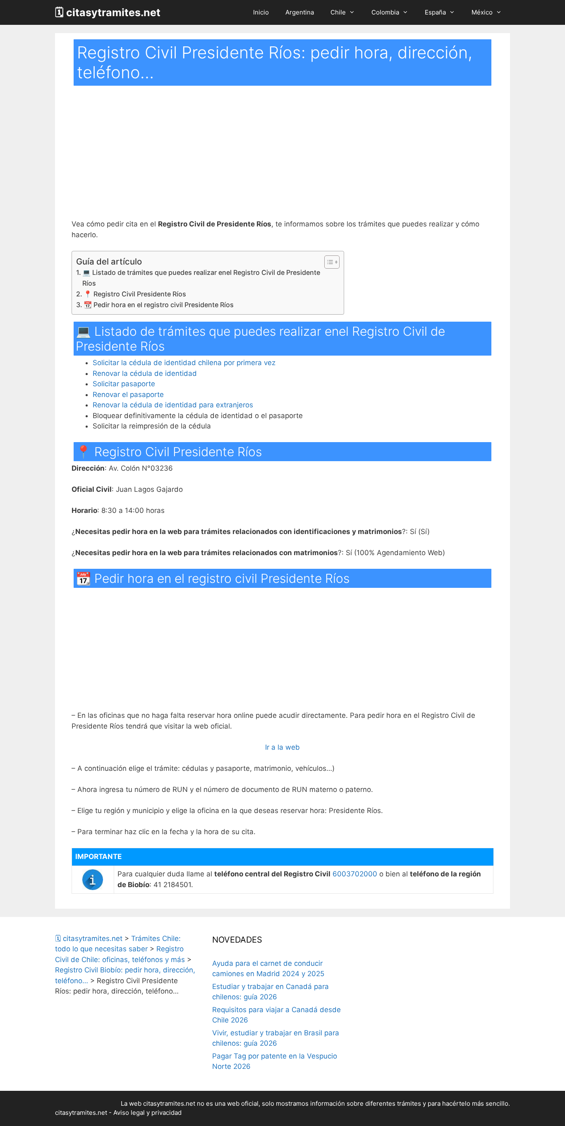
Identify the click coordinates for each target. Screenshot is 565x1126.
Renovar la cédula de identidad (145, 373)
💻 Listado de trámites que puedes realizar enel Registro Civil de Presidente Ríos (201, 277)
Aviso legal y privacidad (147, 1112)
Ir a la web (282, 747)
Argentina (299, 12)
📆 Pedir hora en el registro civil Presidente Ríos (159, 305)
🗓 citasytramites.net (107, 12)
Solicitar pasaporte (124, 384)
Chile (338, 12)
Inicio (261, 12)
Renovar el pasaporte (128, 394)
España (435, 12)
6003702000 (355, 874)
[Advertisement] (282, 158)
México (482, 12)
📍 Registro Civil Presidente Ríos (135, 294)
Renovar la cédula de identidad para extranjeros (173, 405)
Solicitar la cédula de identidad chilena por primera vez (184, 362)
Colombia (385, 12)
